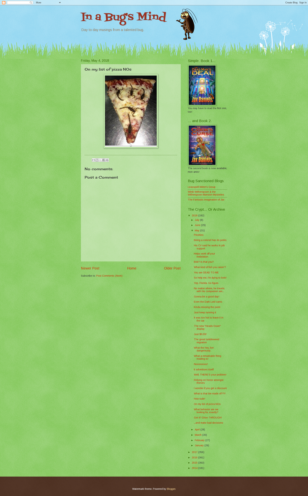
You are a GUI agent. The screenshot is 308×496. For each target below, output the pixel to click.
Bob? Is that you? (204, 262)
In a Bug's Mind (123, 17)
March (198, 435)
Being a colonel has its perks (210, 240)
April (197, 429)
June (198, 225)
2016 (195, 457)
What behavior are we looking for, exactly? (206, 411)
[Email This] (93, 160)
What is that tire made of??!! (209, 393)
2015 (195, 462)
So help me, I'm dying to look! (210, 277)
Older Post (172, 268)
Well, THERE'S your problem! (210, 374)
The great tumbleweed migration (206, 341)
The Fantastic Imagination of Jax (206, 199)
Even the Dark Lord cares (208, 301)
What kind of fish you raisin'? (210, 267)
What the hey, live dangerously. (204, 349)
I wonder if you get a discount (210, 388)
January (199, 445)
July (197, 220)
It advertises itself (204, 369)
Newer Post (90, 268)
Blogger (171, 489)
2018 (195, 215)
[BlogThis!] (97, 160)
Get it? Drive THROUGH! (208, 417)
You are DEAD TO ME (206, 272)
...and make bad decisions (208, 423)
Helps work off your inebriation (204, 255)
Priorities (199, 235)
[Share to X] (100, 160)
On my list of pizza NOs (207, 404)
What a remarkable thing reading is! (207, 357)
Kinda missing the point (207, 307)
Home (131, 268)
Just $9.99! (200, 334)
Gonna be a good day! (206, 296)
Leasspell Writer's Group (201, 187)
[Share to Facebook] (104, 160)
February (200, 440)
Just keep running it (205, 312)
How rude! (199, 398)
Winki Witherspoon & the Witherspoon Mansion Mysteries (206, 193)
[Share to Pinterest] (107, 160)
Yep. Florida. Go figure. (206, 283)
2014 (195, 468)
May (197, 230)
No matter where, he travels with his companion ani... (209, 290)
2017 (195, 452)
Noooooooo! (201, 364)
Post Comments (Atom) (109, 275)
